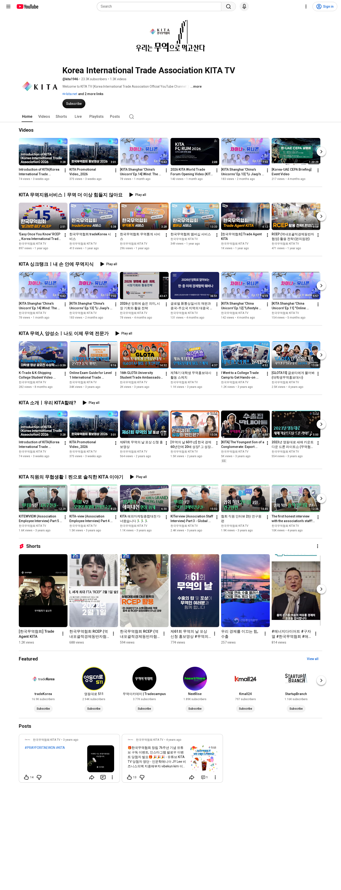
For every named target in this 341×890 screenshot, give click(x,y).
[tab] (27, 116)
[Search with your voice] (244, 6)
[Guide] (8, 6)
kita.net (71, 94)
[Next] (321, 151)
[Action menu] (112, 777)
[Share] (92, 777)
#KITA (60, 748)
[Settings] (306, 6)
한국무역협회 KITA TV (32, 243)
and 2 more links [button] (90, 94)
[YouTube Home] (27, 6)
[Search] (228, 6)
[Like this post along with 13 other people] (129, 777)
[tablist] (170, 116)
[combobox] (160, 6)
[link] (69, 759)
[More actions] (65, 170)
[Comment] (103, 777)
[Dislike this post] (39, 777)
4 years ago (173, 739)
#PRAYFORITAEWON (40, 748)
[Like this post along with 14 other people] (26, 777)
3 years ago (70, 739)
